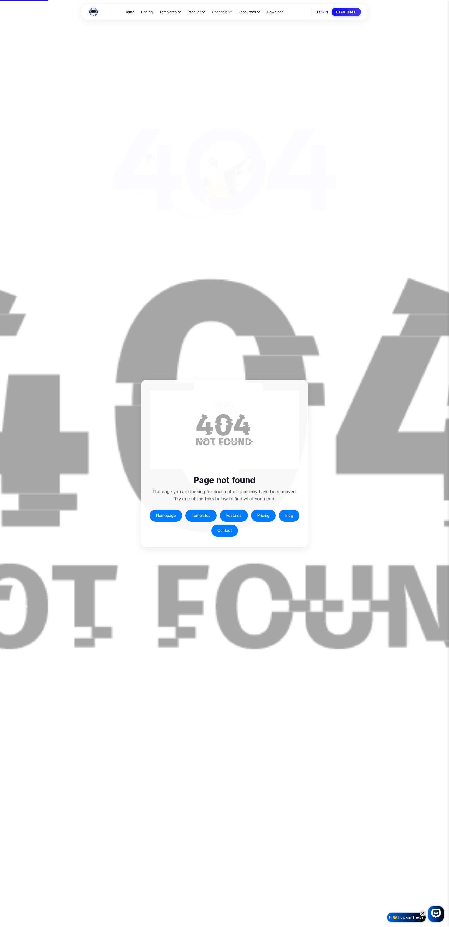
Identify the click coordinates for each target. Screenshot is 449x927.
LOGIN (322, 12)
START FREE (346, 12)
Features (234, 515)
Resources (247, 12)
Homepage (166, 515)
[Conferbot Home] (93, 11)
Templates (168, 12)
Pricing (147, 12)
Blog (289, 515)
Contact (224, 530)
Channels (219, 12)
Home (129, 12)
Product (194, 12)
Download (275, 12)
